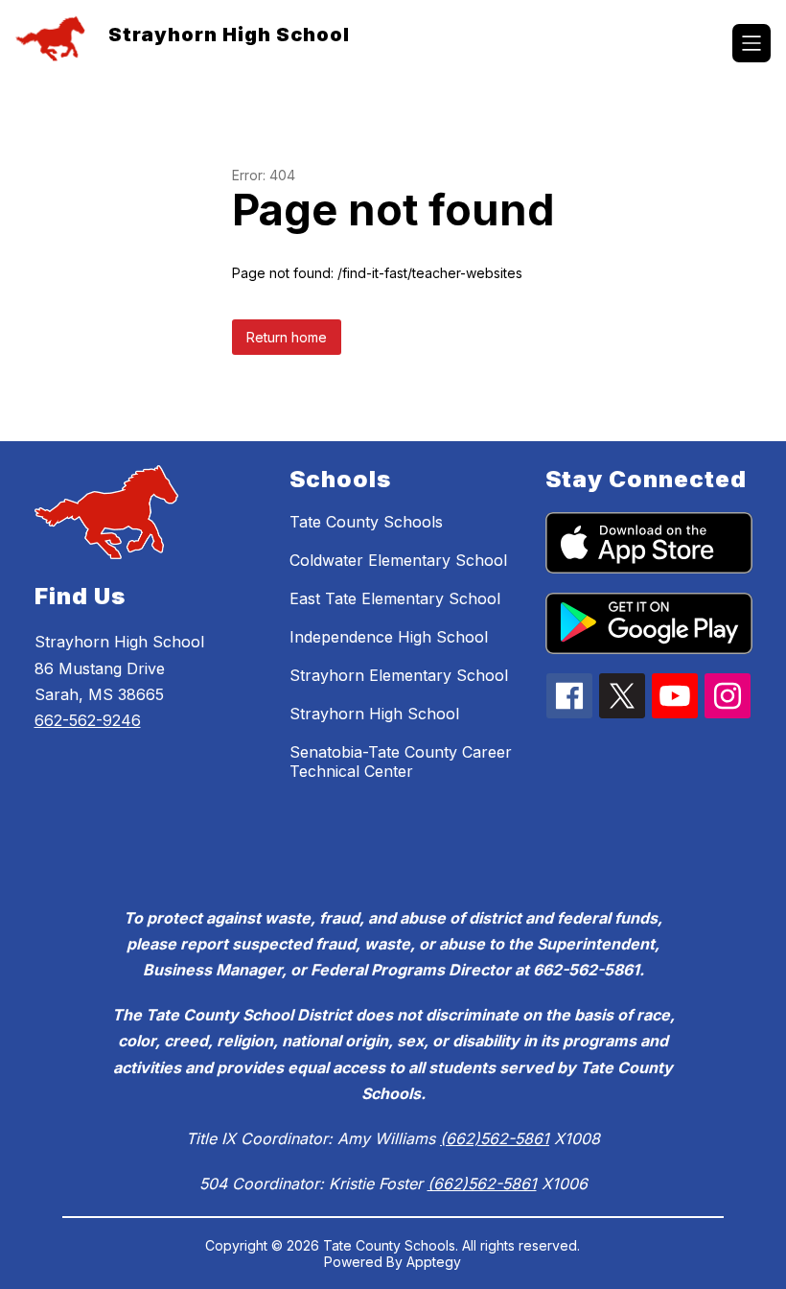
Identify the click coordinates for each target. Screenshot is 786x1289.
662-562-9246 (88, 720)
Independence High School (388, 636)
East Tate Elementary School (394, 598)
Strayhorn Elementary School (398, 675)
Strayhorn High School (374, 713)
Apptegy (433, 1262)
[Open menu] (751, 43)
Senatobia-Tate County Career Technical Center (400, 761)
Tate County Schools (366, 521)
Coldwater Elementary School (398, 560)
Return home (286, 337)
